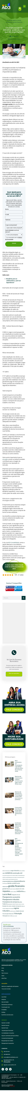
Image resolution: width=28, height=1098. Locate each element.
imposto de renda (20, 889)
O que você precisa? (11, 225)
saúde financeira (13, 911)
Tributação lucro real (7, 916)
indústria (20, 891)
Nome (7, 209)
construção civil (17, 873)
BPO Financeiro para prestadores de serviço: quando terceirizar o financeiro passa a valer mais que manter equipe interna (19, 847)
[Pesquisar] (24, 598)
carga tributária (14, 870)
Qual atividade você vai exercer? (12, 231)
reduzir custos (21, 904)
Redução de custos (6, 906)
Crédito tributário (5, 879)
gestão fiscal (5, 889)
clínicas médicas (22, 870)
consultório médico (14, 875)
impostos (6, 891)
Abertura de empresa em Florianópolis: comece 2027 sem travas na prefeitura (18, 795)
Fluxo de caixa (4, 883)
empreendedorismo (8, 881)
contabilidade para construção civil (12, 877)
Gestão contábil (11, 883)
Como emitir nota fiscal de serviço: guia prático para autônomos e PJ (18, 811)
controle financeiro (21, 877)
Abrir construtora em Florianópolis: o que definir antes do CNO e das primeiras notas (19, 766)
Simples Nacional (20, 911)
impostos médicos (13, 891)
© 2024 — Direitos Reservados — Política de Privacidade (12, 1081)
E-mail (7, 214)
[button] (24, 6)
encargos (5, 459)
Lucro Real (6, 894)
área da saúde (14, 915)
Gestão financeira (17, 22)
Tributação (18, 913)
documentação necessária (13, 879)
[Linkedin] (10, 1069)
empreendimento (19, 881)
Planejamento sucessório (11, 897)
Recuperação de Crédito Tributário (13, 904)
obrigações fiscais (16, 894)
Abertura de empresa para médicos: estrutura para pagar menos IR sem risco (19, 780)
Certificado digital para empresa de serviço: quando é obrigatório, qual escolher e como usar (19, 828)
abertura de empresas (6, 870)
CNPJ (3, 873)
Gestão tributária (13, 888)
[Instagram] (3, 1069)
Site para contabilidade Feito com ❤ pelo (8, 1085)
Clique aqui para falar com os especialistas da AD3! (14, 567)
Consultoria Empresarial (6, 875)
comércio (8, 873)
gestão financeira (16, 886)
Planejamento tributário (10, 899)
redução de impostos (17, 906)
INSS (24, 891)
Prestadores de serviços (9, 902)
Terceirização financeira (8, 913)
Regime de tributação (9, 908)
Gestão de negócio (12, 20)
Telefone (7, 220)
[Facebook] (6, 1069)
